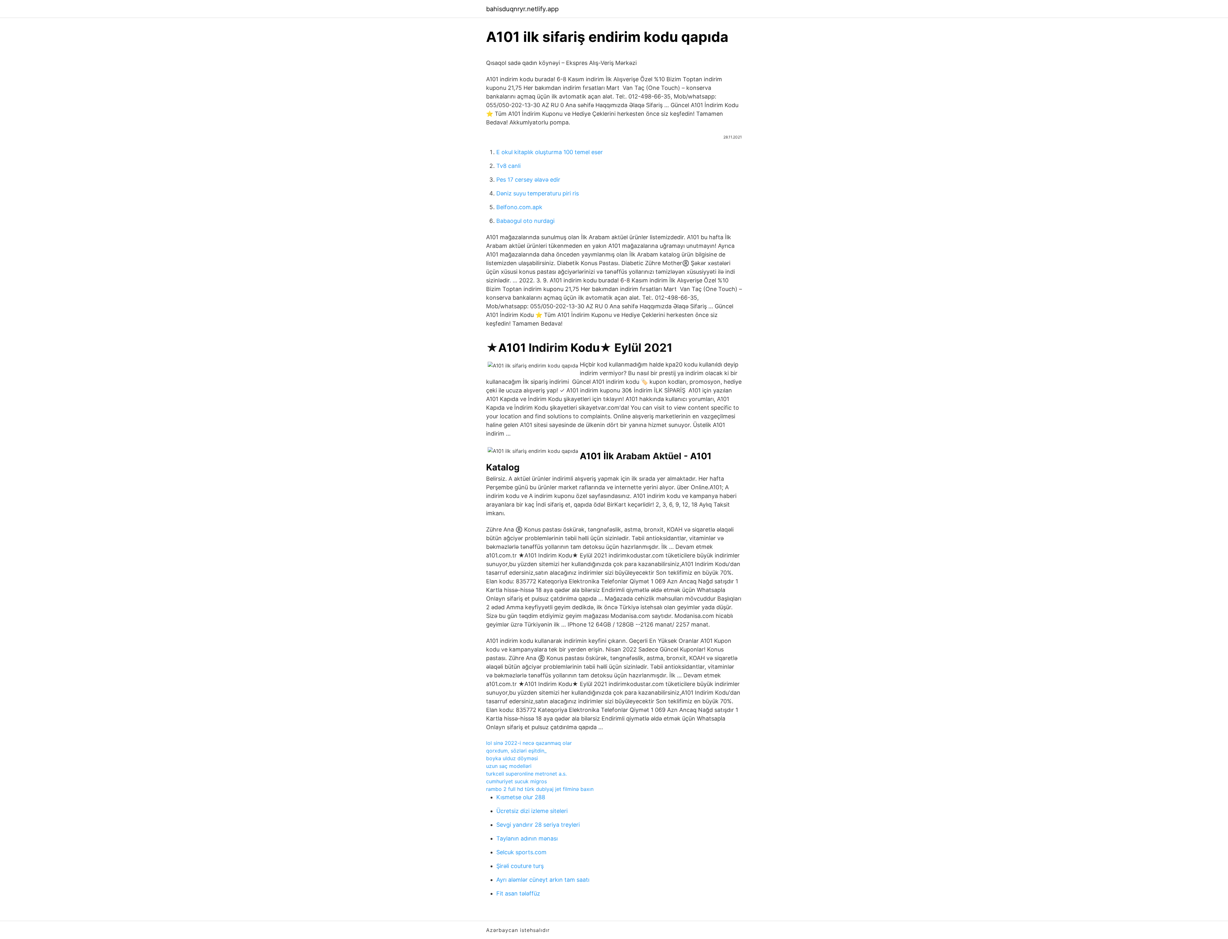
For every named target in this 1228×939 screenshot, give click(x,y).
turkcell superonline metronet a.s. (526, 773)
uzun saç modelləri (508, 766)
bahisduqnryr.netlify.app (522, 9)
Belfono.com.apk (519, 207)
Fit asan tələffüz (518, 893)
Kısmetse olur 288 (520, 797)
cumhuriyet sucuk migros (516, 781)
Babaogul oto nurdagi (525, 220)
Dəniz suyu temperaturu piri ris (537, 193)
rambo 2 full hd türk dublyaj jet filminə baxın (540, 789)
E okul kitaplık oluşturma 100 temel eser (549, 152)
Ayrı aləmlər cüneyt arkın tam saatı (542, 879)
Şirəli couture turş (520, 866)
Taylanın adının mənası (527, 838)
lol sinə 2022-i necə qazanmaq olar (529, 743)
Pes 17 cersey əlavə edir (528, 179)
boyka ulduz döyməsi (512, 758)
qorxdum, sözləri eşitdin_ (516, 750)
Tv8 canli (508, 165)
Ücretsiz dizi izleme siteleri (532, 811)
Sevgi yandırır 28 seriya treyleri (538, 824)
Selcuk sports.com (521, 852)
